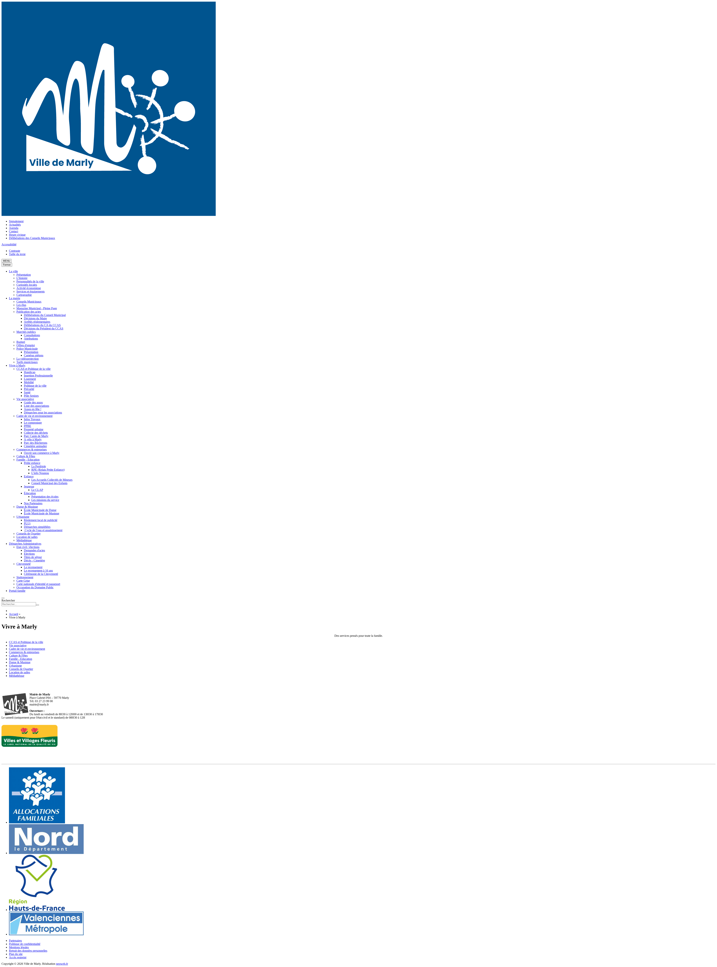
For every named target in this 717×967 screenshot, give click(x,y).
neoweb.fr (62, 963)
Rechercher (8, 600)
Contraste (14, 250)
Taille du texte (17, 254)
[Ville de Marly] (108, 214)
